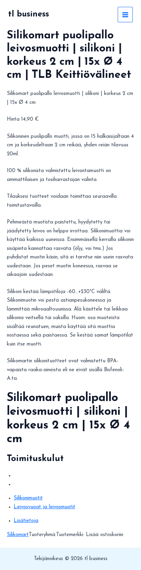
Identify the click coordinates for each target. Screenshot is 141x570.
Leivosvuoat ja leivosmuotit (44, 507)
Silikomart (18, 534)
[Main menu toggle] (125, 14)
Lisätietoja (26, 520)
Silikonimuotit (28, 498)
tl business (28, 14)
